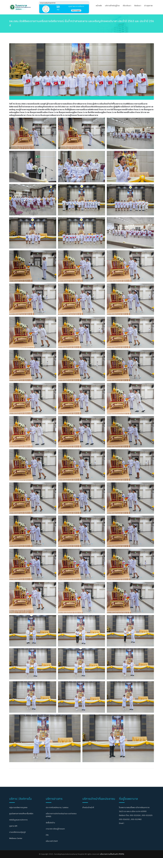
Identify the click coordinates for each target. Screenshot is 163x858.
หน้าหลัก (99, 5)
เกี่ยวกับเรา (127, 5)
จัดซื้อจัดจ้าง (50, 823)
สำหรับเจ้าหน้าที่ (88, 807)
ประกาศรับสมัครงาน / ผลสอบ (57, 807)
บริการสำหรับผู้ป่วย (112, 5)
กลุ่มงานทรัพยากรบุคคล (18, 807)
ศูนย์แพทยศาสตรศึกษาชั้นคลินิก (21, 813)
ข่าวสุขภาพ (148, 5)
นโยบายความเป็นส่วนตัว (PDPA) (112, 854)
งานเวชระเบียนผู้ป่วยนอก (55, 829)
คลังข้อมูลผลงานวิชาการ (18, 820)
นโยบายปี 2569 (52, 841)
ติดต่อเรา (137, 5)
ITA (47, 835)
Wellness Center (15, 838)
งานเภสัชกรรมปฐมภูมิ (17, 832)
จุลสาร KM (13, 826)
